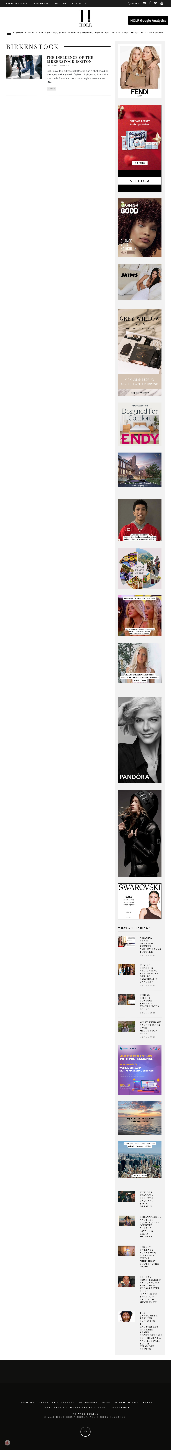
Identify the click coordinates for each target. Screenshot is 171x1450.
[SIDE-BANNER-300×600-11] (139, 833)
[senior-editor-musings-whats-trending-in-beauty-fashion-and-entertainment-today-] (139, 568)
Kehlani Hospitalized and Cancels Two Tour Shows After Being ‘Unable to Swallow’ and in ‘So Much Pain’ (150, 1289)
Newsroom (156, 32)
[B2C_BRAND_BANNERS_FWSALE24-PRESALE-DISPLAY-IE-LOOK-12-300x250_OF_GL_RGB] (139, 901)
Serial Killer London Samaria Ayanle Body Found (149, 1002)
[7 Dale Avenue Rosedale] (139, 469)
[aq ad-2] (139, 1117)
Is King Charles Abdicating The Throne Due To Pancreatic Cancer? (149, 973)
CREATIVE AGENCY (16, 3)
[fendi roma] (139, 71)
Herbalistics (130, 32)
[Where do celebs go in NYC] (139, 1159)
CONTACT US (79, 3)
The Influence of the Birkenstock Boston (70, 59)
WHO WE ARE (41, 3)
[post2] (139, 1069)
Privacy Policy (86, 1413)
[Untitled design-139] (139, 739)
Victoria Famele (57, 65)
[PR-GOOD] (139, 227)
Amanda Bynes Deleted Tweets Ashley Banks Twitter (150, 944)
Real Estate (112, 32)
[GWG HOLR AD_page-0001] (139, 352)
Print (144, 32)
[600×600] (139, 424)
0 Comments (148, 955)
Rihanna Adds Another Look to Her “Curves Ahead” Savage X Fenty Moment (150, 1226)
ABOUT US (60, 3)
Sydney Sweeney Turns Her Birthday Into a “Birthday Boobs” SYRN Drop (149, 1256)
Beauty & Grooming (80, 32)
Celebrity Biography (52, 32)
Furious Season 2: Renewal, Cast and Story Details (147, 1199)
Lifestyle (31, 32)
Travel (99, 32)
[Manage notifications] (7, 1442)
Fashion (18, 32)
